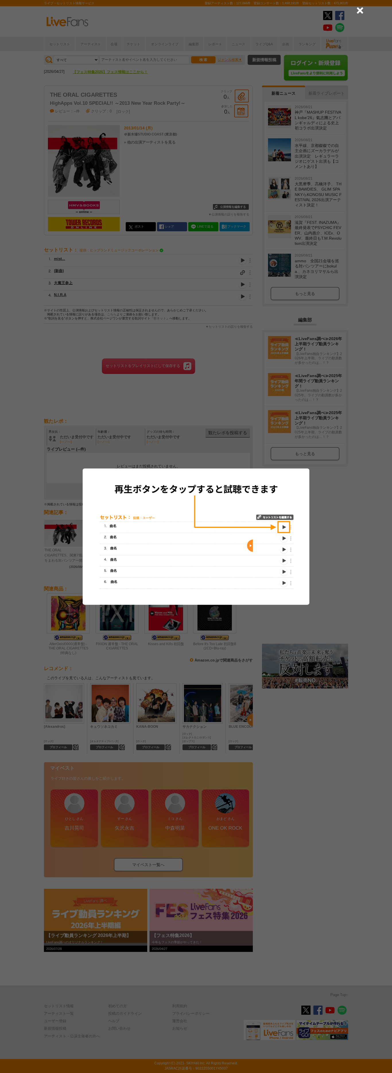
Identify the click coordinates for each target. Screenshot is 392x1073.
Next (250, 545)
